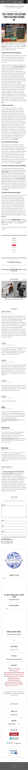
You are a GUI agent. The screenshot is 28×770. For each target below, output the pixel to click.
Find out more (14, 714)
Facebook (14, 240)
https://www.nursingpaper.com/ (9, 438)
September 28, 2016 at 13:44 (8, 344)
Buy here (3, 216)
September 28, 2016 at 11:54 (7, 313)
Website (3, 531)
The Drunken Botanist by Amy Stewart (10, 192)
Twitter (14, 242)
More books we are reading (14, 634)
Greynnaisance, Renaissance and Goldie (14, 299)
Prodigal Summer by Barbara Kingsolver (11, 52)
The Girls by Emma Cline (7, 105)
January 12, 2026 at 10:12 (7, 468)
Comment (3, 505)
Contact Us (18, 743)
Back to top (14, 766)
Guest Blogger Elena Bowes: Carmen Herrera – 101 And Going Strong (14, 269)
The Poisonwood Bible (18, 66)
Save (14, 245)
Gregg (3, 407)
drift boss (4, 448)
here (2, 221)
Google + (14, 247)
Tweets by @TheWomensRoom (14, 659)
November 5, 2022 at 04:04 (7, 429)
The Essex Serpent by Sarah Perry (10, 142)
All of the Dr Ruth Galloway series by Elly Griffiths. (13, 165)
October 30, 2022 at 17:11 (7, 408)
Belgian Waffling (5, 171)
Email (14, 251)
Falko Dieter (5, 428)
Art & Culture (8, 11)
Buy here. (16, 139)
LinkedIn (14, 249)
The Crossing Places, (20, 178)
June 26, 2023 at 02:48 (6, 449)
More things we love (14, 599)
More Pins (20, 686)
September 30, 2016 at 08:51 (7, 362)
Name (2, 520)
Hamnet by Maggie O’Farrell (14, 632)
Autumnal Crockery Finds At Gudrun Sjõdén (14, 596)
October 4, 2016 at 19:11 (7, 382)
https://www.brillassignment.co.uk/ (10, 420)
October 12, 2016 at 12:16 (7, 398)
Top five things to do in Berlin (14, 261)
